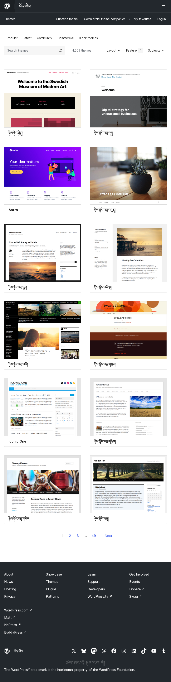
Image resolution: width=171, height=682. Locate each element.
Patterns (52, 596)
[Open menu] (164, 6)
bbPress (12, 625)
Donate (137, 589)
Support (94, 582)
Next (108, 536)
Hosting (10, 589)
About (8, 574)
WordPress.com (18, 610)
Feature (134, 50)
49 (94, 536)
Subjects (154, 50)
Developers (96, 589)
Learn (92, 574)
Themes (9, 19)
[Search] (61, 50)
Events (134, 582)
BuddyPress (15, 632)
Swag (135, 596)
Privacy (10, 596)
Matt (10, 617)
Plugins (51, 589)
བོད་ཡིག (18, 651)
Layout (111, 50)
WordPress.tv (100, 596)
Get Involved (139, 574)
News (8, 582)
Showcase (54, 574)
